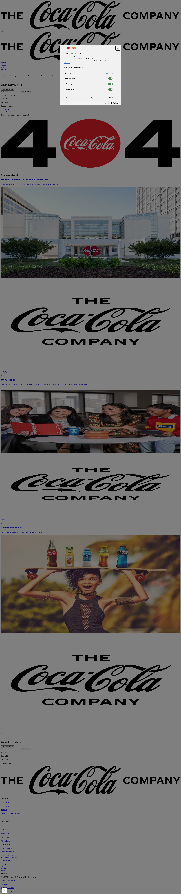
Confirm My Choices (110, 98)
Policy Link (67, 63)
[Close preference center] (118, 48)
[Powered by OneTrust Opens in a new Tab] (112, 103)
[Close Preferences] (4, 890)
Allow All (67, 98)
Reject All (93, 98)
